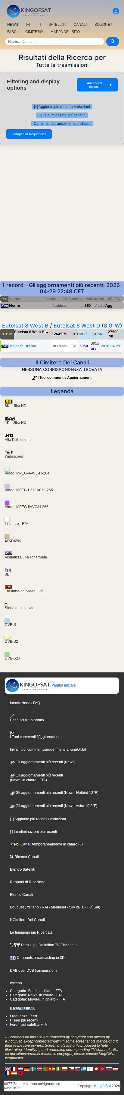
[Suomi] (90, 1069)
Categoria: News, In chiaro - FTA (36, 995)
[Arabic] (96, 1069)
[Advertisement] (62, 216)
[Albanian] (20, 1073)
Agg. (109, 305)
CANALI (80, 24)
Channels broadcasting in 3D (40, 958)
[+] (28, 24)
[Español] (52, 1069)
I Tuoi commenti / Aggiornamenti (65, 377)
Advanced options (99, 84)
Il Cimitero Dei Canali (27, 920)
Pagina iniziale (63, 685)
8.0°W (112, 325)
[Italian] (58, 1069)
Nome (14, 305)
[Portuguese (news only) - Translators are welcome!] (45, 1069)
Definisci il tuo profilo (27, 720)
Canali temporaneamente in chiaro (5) (51, 844)
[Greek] (83, 1069)
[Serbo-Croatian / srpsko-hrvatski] (115, 1069)
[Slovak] (77, 1069)
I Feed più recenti (24, 1020)
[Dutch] (20, 1069)
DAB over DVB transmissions (33, 970)
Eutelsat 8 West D (77, 325)
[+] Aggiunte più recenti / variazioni (62, 107)
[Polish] (64, 1069)
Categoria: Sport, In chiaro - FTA (36, 991)
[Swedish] (33, 1069)
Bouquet (17, 907)
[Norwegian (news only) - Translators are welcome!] (39, 1069)
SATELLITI (57, 24)
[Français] (14, 1069)
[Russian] (109, 1069)
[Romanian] (8, 1073)
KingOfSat (102, 1086)
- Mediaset (57, 907)
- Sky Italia (75, 907)
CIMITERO (34, 32)
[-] (39, 24)
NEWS (12, 24)
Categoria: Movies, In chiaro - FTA (37, 999)
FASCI (12, 32)
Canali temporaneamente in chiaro (62, 123)
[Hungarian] (14, 1073)
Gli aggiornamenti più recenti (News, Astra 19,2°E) (56, 806)
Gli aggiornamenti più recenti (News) (45, 762)
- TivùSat (91, 907)
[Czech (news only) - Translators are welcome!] (71, 1069)
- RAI (43, 907)
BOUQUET (103, 24)
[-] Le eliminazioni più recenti (62, 115)
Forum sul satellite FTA (28, 1024)
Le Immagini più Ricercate (31, 932)
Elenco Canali (21, 895)
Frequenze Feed (23, 1016)
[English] (8, 1069)
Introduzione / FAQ (25, 703)
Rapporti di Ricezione (27, 882)
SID (88, 305)
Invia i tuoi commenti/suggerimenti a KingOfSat (48, 749)
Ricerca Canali (26, 857)
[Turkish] (102, 1069)
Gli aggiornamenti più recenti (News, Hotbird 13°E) (56, 793)
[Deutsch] (26, 1069)
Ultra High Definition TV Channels (48, 945)
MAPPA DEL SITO (65, 32)
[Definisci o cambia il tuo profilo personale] (116, 11)
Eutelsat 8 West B (25, 325)
